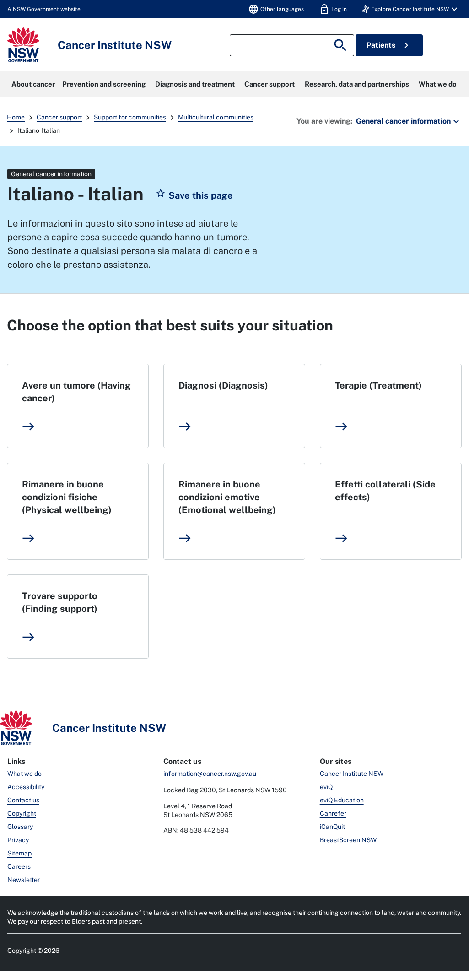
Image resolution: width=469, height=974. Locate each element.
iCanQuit (332, 826)
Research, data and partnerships (357, 84)
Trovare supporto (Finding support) (59, 602)
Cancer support (269, 84)
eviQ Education (342, 800)
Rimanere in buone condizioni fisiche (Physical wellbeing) (67, 497)
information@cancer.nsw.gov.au (209, 773)
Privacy (18, 840)
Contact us (23, 800)
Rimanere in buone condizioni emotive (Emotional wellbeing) (227, 497)
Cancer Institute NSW (351, 773)
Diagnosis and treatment (195, 84)
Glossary (20, 826)
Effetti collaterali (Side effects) (385, 491)
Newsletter (23, 879)
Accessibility (25, 786)
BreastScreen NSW (348, 840)
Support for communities (130, 117)
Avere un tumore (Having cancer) (76, 392)
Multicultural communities (215, 117)
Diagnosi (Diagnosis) (223, 385)
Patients (389, 45)
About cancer (33, 84)
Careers (19, 866)
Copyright (21, 813)
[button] (411, 9)
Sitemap (19, 853)
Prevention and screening (104, 84)
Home (16, 117)
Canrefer (333, 813)
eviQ (326, 786)
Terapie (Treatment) (378, 385)
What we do (438, 84)
